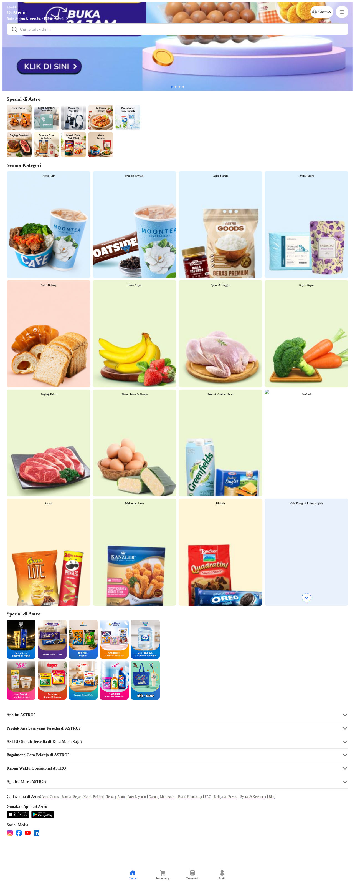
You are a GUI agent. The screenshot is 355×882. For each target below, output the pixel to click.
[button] (177, 715)
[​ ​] (177, 29)
